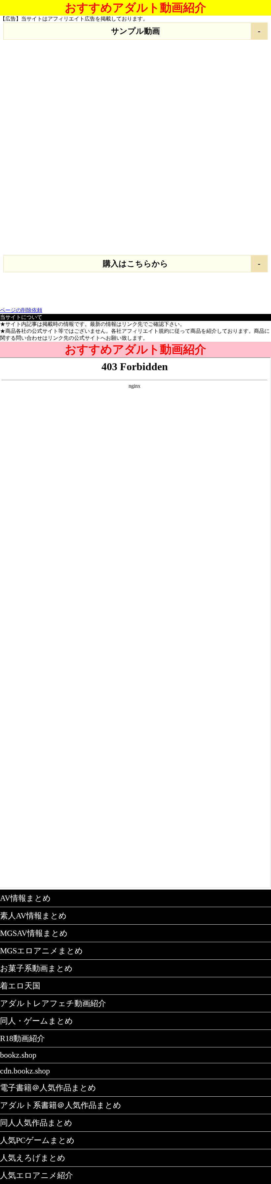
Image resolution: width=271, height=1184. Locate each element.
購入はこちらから (135, 263)
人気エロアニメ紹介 (36, 1175)
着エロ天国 (20, 986)
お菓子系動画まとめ (36, 968)
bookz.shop (18, 1055)
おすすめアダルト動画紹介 (135, 7)
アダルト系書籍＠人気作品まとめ (60, 1105)
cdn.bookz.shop (25, 1071)
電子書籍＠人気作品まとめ (48, 1087)
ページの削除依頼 (21, 310)
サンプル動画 (135, 31)
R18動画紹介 (22, 1038)
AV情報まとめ (25, 898)
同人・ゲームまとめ (36, 1021)
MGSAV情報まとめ (34, 933)
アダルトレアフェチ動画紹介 (53, 1003)
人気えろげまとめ (32, 1158)
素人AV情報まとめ (33, 915)
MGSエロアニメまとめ (41, 950)
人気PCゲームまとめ (37, 1140)
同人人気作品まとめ (36, 1122)
